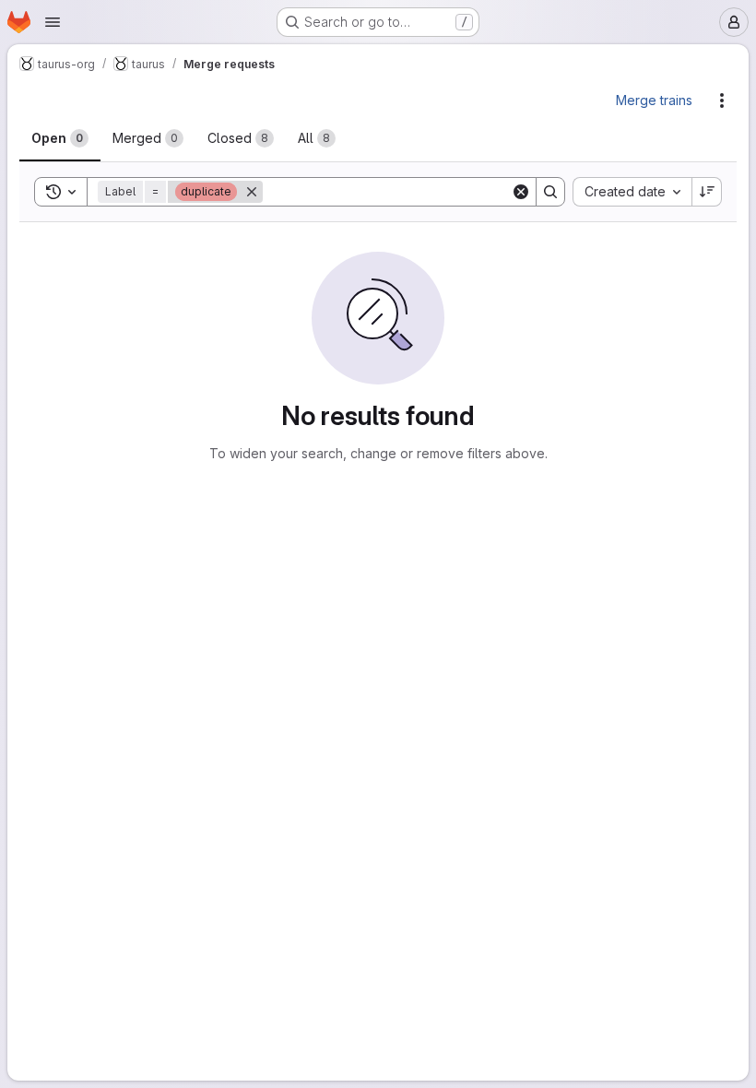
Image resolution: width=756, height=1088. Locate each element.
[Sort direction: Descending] (707, 192)
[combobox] (632, 192)
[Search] (550, 192)
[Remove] (252, 192)
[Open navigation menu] (52, 22)
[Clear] (521, 192)
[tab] (59, 138)
